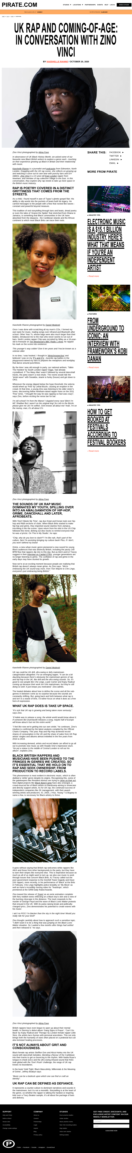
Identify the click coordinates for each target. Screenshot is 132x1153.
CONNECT (39, 12)
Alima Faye (43, 152)
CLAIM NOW (104, 12)
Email (114, 163)
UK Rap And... (19, 16)
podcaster (50, 168)
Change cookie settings (10, 1128)
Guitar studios (64, 1118)
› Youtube (34, 1147)
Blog (8, 16)
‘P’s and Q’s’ (38, 358)
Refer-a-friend (7, 1118)
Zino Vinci (25, 176)
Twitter (115, 156)
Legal (35, 1125)
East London (51, 176)
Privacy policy (38, 1135)
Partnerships (37, 1121)
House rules (6, 1121)
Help (106, 5)
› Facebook (25, 1147)
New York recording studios (68, 1125)
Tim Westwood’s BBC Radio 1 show (46, 342)
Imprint (36, 1128)
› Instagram (41, 1147)
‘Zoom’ (40, 894)
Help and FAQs (7, 1115)
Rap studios (63, 1128)
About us (36, 1115)
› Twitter (18, 1147)
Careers (36, 1118)
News (12, 16)
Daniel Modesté (53, 325)
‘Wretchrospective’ (56, 355)
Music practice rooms (66, 1121)
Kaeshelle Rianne (57, 61)
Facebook (116, 152)
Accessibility (6, 1125)
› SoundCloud (50, 1147)
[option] (33, 12)
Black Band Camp (43, 783)
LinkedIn (115, 159)
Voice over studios (65, 1131)
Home (3, 16)
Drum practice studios (66, 1115)
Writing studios (64, 1135)
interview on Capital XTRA (39, 554)
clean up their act (68, 780)
